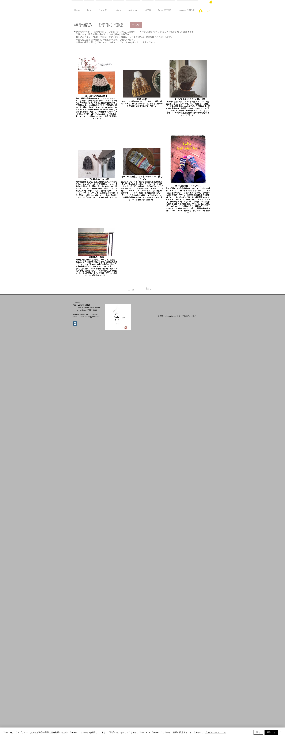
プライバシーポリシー (215, 732)
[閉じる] (281, 732)
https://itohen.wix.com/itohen (86, 314)
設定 (258, 732)
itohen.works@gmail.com (89, 317)
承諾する (271, 732)
